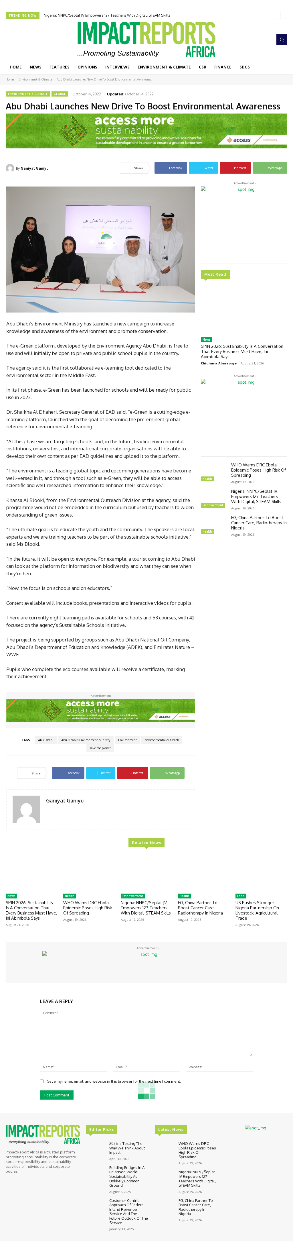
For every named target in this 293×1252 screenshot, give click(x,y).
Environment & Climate (35, 79)
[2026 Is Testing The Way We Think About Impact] (95, 1149)
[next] (283, 15)
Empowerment (213, 505)
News (207, 339)
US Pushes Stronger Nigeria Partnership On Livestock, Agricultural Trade (257, 910)
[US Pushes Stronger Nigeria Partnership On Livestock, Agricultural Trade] (261, 873)
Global (60, 93)
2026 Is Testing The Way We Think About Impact (127, 1148)
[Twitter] (259, 40)
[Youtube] (267, 40)
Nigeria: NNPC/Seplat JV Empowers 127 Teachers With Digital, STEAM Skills (256, 496)
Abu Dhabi (45, 740)
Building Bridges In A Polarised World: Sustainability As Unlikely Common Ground (126, 1176)
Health (207, 479)
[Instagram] (251, 40)
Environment (127, 740)
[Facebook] (243, 40)
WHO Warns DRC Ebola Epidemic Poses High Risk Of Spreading (258, 470)
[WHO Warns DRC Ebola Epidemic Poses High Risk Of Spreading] (214, 472)
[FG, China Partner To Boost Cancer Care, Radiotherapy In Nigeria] (214, 525)
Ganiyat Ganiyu (35, 168)
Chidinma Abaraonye (219, 363)
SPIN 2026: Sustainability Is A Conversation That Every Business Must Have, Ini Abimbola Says (242, 351)
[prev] (274, 15)
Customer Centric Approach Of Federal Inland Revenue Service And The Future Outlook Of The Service (128, 1211)
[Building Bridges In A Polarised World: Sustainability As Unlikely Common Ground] (95, 1173)
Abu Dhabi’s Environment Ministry (85, 740)
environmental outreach (162, 740)
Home (10, 79)
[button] (281, 39)
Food (241, 896)
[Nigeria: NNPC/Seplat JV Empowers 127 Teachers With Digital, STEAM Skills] (214, 499)
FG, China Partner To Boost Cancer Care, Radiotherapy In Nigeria (98, 15)
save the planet (100, 748)
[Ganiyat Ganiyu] (11, 168)
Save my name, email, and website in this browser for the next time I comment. (114, 1081)
